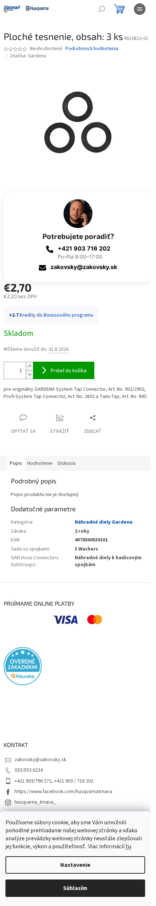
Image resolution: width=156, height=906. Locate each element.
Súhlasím (75, 888)
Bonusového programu (68, 315)
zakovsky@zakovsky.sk (83, 267)
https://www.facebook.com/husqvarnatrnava (63, 791)
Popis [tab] (16, 463)
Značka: (28, 56)
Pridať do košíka (68, 370)
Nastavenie (75, 865)
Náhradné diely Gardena (103, 522)
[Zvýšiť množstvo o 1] (29, 366)
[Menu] (139, 9)
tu (128, 846)
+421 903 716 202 (84, 248)
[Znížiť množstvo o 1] (29, 374)
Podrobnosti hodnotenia (91, 48)
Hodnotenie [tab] (40, 463)
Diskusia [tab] (66, 463)
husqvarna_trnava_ (35, 802)
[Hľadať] (101, 9)
